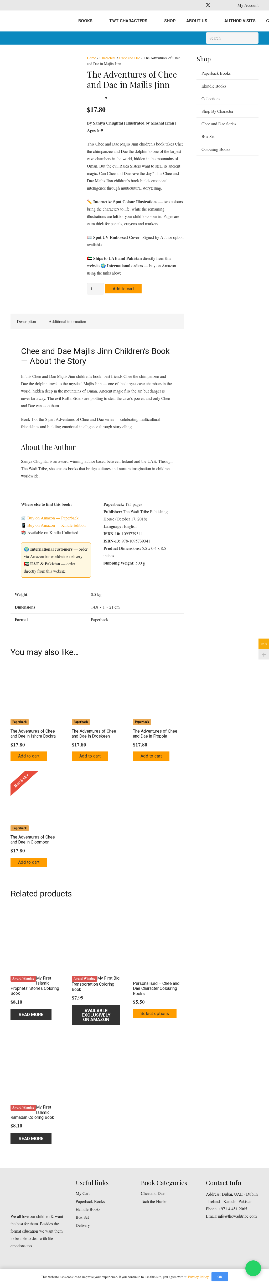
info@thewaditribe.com (237, 1216)
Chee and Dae (129, 57)
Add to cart (123, 288)
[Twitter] (208, 5)
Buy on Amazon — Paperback (53, 517)
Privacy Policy (198, 1276)
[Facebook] (198, 5)
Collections (210, 98)
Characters (108, 57)
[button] (29, 756)
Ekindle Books (213, 86)
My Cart (83, 1193)
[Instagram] (217, 5)
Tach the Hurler (154, 1201)
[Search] (252, 38)
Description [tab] (26, 321)
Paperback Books (216, 73)
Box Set (208, 136)
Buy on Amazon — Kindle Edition (56, 525)
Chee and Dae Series (218, 123)
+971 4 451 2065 (233, 1208)
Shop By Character (217, 111)
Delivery (83, 1225)
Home (91, 57)
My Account (247, 5)
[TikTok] (227, 5)
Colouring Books (215, 149)
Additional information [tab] (67, 321)
